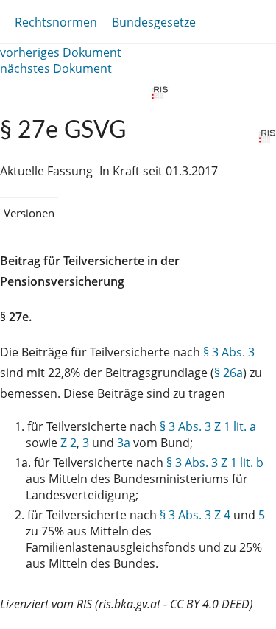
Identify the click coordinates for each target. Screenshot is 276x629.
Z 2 (68, 443)
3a (123, 443)
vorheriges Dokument (60, 52)
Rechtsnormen (56, 22)
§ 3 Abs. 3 (229, 352)
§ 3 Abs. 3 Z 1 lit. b (214, 462)
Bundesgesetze (154, 22)
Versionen (29, 212)
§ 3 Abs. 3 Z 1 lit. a (208, 426)
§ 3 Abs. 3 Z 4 (195, 515)
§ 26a (228, 373)
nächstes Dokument (56, 68)
